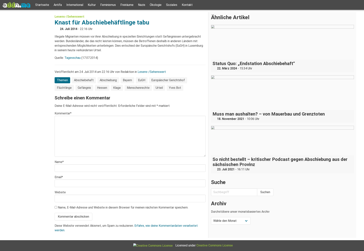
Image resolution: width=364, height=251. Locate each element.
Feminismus (108, 5)
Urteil (159, 88)
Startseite (42, 5)
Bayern (127, 80)
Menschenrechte (138, 88)
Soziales (171, 5)
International (74, 5)
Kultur (92, 5)
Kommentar (63, 113)
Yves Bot (175, 88)
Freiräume (126, 5)
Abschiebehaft (84, 80)
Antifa (58, 5)
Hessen (102, 88)
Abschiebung (108, 80)
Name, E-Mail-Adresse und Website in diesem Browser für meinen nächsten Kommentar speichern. (123, 207)
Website (60, 192)
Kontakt (187, 5)
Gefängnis (84, 88)
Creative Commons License (214, 245)
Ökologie (156, 5)
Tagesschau (72, 58)
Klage (117, 88)
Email (59, 177)
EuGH (141, 80)
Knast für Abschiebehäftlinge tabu (102, 22)
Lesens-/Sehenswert (69, 16)
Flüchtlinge (64, 88)
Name (59, 162)
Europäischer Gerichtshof (168, 80)
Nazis (141, 5)
